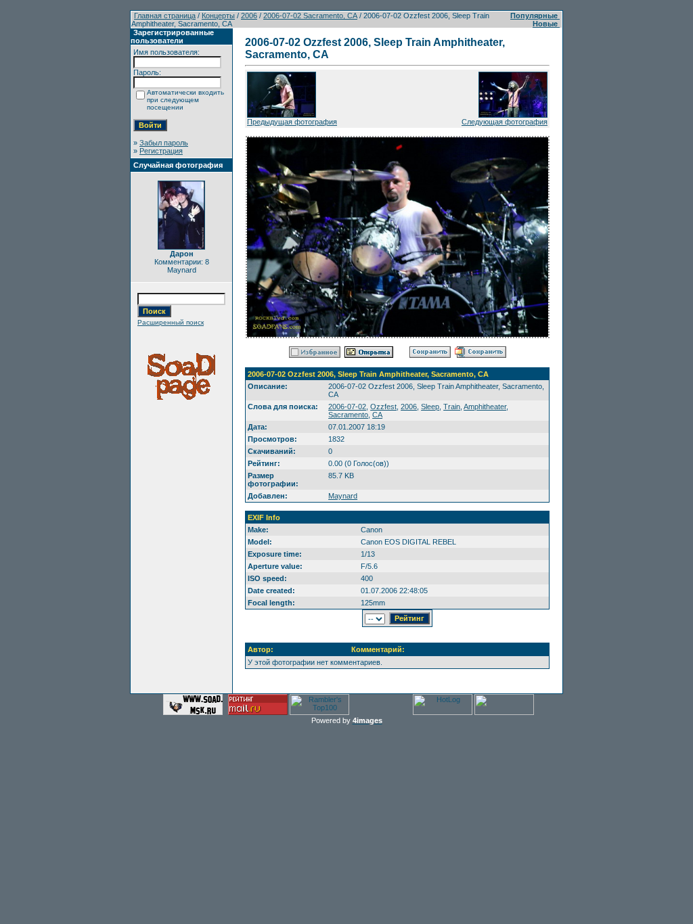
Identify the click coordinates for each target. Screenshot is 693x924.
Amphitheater (485, 406)
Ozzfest (383, 406)
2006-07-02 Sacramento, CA (310, 15)
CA (377, 415)
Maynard (342, 496)
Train (451, 406)
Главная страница (165, 15)
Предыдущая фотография (292, 122)
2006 (249, 15)
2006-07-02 (347, 406)
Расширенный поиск (170, 322)
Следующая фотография (504, 122)
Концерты (218, 15)
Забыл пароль (163, 143)
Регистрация (161, 151)
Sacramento (348, 415)
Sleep (430, 406)
